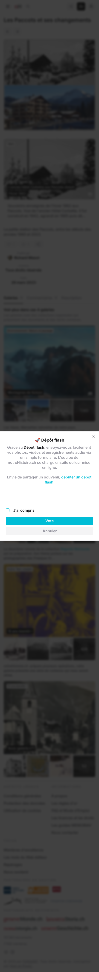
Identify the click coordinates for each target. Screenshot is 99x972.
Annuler (50, 531)
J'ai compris (24, 510)
